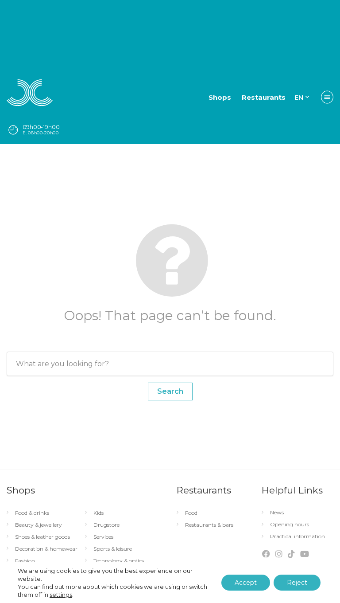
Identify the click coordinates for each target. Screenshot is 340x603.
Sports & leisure (112, 549)
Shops (220, 97)
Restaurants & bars (209, 525)
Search (170, 391)
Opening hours (289, 524)
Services (103, 537)
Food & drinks (32, 513)
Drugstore (106, 525)
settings (61, 594)
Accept (246, 583)
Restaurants (264, 97)
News (277, 512)
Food (191, 513)
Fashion (25, 561)
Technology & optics (118, 561)
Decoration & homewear (46, 549)
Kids (98, 513)
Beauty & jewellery (38, 525)
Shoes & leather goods (42, 537)
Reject (297, 583)
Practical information (297, 536)
